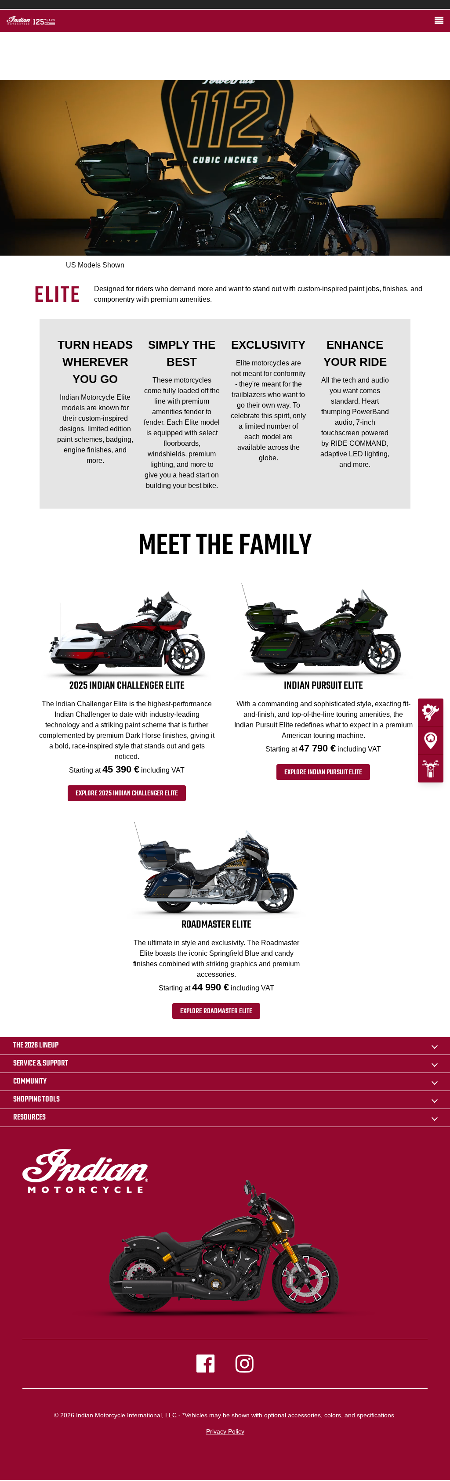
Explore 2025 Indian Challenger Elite (127, 793)
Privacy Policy (225, 1431)
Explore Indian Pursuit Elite (323, 772)
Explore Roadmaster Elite (216, 1011)
